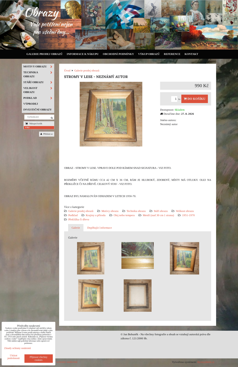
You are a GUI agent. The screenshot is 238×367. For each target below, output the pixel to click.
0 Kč (27, 127)
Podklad (73, 215)
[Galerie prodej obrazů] (119, 48)
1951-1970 (188, 215)
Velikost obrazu (185, 211)
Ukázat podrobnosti (13, 357)
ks (179, 99)
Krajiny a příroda (96, 215)
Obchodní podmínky (118, 54)
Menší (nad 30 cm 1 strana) (159, 215)
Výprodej (30, 103)
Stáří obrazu (161, 211)
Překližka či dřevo (78, 219)
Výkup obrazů (149, 54)
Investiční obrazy (37, 109)
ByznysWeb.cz (205, 362)
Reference (172, 54)
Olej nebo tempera (124, 215)
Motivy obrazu (110, 211)
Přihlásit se (48, 134)
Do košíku (196, 98)
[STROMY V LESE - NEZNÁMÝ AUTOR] (111, 115)
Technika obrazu (136, 211)
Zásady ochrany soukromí (62, 361)
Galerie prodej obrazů (44, 54)
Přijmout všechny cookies (38, 358)
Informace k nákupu (83, 54)
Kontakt (191, 54)
